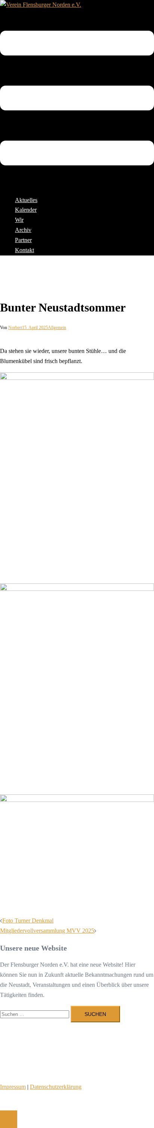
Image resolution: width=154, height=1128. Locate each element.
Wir (19, 220)
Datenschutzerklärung (55, 1087)
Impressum (13, 1087)
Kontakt (24, 250)
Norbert (15, 327)
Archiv (23, 230)
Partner (23, 240)
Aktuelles (26, 200)
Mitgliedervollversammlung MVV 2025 (47, 930)
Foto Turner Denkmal (27, 920)
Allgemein (57, 327)
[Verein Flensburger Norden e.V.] (40, 4)
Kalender (26, 210)
